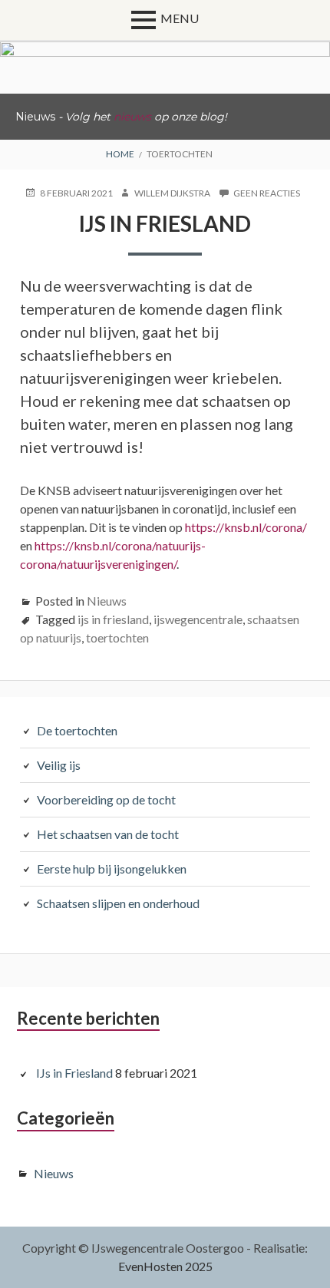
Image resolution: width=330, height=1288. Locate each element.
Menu (179, 18)
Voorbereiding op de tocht (106, 799)
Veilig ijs (59, 765)
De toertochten (77, 730)
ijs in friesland (113, 619)
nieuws (132, 117)
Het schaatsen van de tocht (108, 834)
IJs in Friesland (165, 223)
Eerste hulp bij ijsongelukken (111, 868)
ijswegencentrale (198, 619)
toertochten (117, 637)
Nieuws (107, 600)
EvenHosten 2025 (165, 1266)
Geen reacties (266, 193)
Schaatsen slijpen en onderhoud (118, 903)
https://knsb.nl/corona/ (246, 527)
